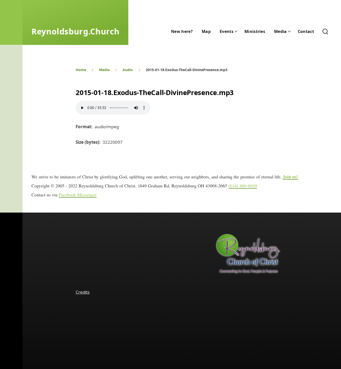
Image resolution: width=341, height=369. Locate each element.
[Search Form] (325, 31)
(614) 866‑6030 (242, 186)
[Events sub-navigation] (238, 31)
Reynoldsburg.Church (75, 31)
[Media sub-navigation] (292, 31)
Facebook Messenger (78, 195)
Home (81, 69)
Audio (128, 69)
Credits (83, 292)
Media (104, 69)
